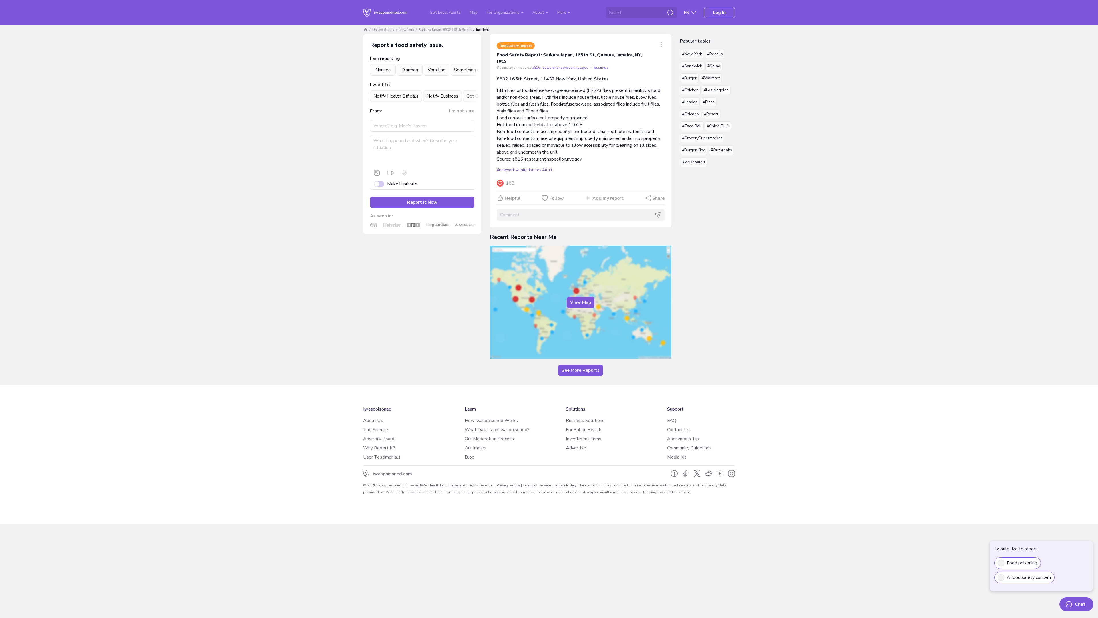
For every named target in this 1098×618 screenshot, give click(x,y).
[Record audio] (404, 172)
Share (658, 198)
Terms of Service (537, 485)
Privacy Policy (508, 485)
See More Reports (581, 370)
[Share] (661, 44)
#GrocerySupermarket (702, 138)
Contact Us (678, 430)
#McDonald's (693, 162)
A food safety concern (1029, 577)
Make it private (402, 184)
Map (474, 12)
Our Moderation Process (489, 439)
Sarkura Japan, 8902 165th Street (445, 29)
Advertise (576, 448)
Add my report (608, 198)
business (601, 67)
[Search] (670, 12)
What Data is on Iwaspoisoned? (497, 430)
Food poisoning (1022, 563)
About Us (373, 420)
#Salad (713, 66)
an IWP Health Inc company (438, 485)
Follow (556, 198)
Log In (719, 12)
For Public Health (583, 430)
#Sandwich (692, 66)
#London (690, 102)
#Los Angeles (716, 90)
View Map (580, 302)
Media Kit (677, 457)
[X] (697, 473)
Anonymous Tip (683, 439)
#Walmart (711, 78)
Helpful (512, 198)
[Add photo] (376, 172)
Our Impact (476, 448)
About (538, 12)
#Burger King (693, 150)
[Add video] (390, 172)
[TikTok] (685, 473)
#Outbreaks (721, 150)
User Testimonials (382, 457)
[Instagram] (731, 473)
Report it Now (422, 202)
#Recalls (715, 54)
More (562, 12)
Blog (469, 457)
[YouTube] (720, 473)
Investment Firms (583, 439)
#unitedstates (528, 170)
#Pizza (709, 102)
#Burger (689, 78)
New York (406, 29)
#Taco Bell (692, 126)
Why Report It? (379, 448)
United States (383, 29)
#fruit (547, 170)
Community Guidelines (689, 448)
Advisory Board (378, 439)
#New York (692, 54)
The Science (375, 430)
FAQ (671, 420)
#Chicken (690, 90)
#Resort (711, 114)
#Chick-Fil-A (718, 126)
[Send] (657, 214)
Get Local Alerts (445, 12)
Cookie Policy (565, 485)
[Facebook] (674, 473)
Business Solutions (585, 420)
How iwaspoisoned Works (491, 420)
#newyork (506, 170)
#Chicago (690, 114)
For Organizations (504, 12)
